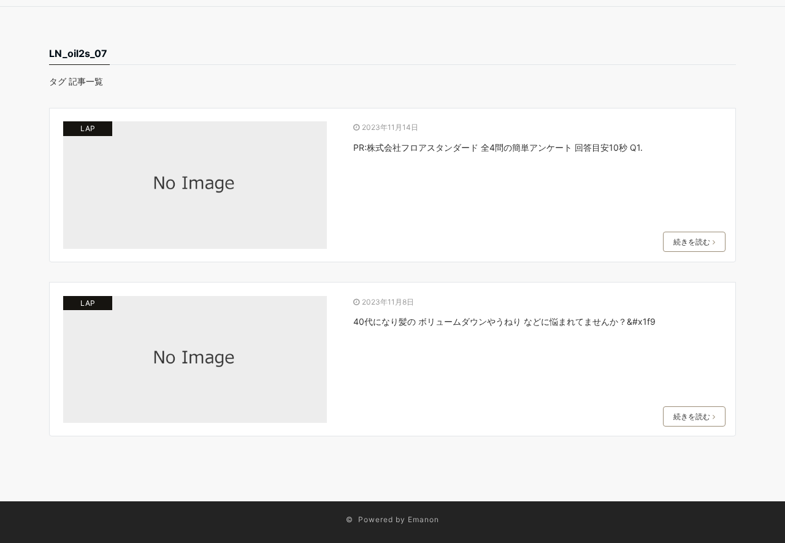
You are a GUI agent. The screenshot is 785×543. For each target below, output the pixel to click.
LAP (87, 128)
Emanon (423, 519)
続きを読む (691, 241)
